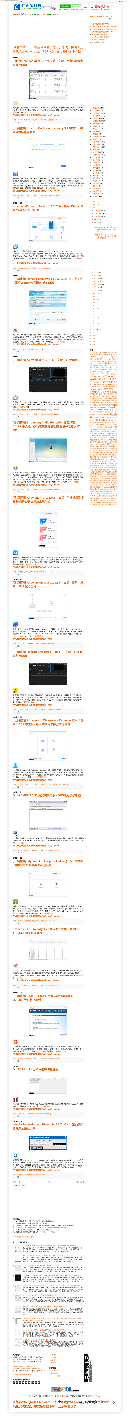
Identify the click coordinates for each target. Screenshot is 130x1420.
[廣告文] (98, 384)
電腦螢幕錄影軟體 (98, 39)
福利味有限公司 (18, 1366)
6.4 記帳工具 (96, 181)
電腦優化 (92, 498)
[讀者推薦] (113, 392)
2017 (94, 312)
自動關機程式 (96, 476)
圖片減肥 (113, 429)
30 (97, 225)
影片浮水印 (107, 440)
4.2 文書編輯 (96, 157)
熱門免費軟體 (94, 459)
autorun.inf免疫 (102, 407)
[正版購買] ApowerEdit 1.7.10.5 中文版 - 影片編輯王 (46, 360)
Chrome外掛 (94, 357)
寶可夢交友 (54, 1363)
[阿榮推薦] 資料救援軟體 (97, 402)
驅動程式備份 (103, 504)
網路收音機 (100, 472)
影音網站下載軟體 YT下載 (100, 24)
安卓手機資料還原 (100, 433)
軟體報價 (53, 1360)
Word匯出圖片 (112, 374)
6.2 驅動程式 (96, 175)
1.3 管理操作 (43, 120)
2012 (94, 327)
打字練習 (96, 444)
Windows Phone (101, 374)
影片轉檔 (114, 440)
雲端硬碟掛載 (113, 496)
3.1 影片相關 (43, 414)
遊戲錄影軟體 (112, 487)
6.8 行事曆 (95, 191)
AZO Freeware (40, 1402)
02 (97, 268)
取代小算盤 (103, 427)
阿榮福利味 (51, 188)
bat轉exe (111, 407)
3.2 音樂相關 (43, 489)
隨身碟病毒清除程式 (102, 496)
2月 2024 (97, 287)
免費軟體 (50, 120)
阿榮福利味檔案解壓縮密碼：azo (24, 1374)
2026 (94, 202)
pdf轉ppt (94, 412)
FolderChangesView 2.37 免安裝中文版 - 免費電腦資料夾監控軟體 (105, 229)
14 (97, 256)
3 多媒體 (35, 414)
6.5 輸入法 (95, 183)
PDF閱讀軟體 (101, 369)
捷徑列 (109, 444)
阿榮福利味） (40, 636)
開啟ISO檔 (99, 491)
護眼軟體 (99, 482)
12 (97, 259)
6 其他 (26, 268)
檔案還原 (58, 1059)
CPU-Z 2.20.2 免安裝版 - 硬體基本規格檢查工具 (38, 1265)
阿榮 (31, 112)
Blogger (98, 1396)
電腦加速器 (99, 498)
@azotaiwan (41, 1371)
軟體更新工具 (103, 485)
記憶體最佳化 (107, 480)
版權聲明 (31, 1361)
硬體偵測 (94, 465)
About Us (57, 14)
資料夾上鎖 (106, 482)
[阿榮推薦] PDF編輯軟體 (109, 396)
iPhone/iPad (95, 409)
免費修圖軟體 (105, 414)
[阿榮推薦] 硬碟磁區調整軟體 (108, 400)
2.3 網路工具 (43, 850)
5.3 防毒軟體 (96, 168)
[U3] (116, 376)
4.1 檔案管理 (29, 643)
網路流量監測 (109, 472)
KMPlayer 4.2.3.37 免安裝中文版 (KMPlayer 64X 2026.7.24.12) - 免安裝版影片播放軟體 (51, 1275)
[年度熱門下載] (105, 382)
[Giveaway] (109, 376)
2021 (94, 300)
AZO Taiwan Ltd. (30, 1366)
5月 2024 (97, 278)
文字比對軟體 (38, 1114)
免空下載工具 (96, 414)
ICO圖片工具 (98, 359)
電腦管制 (96, 500)
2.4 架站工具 (96, 129)
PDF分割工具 (112, 365)
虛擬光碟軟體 (113, 476)
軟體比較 (110, 485)
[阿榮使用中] (97, 396)
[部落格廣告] (94, 394)
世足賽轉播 (100, 412)
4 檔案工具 (21, 643)
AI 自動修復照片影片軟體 (100, 37)
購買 (74, 1406)
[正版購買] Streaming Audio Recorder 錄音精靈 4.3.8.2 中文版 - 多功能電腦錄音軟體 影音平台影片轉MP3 (46, 426)
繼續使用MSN (102, 474)
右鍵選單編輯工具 (95, 429)
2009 (94, 335)
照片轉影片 (114, 457)
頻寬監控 (112, 500)
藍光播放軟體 (104, 476)
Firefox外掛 (110, 357)
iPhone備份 (104, 409)
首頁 (48, 1182)
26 (97, 244)
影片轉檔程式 (94, 442)
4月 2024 (97, 281)
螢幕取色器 (101, 478)
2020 (94, 303)
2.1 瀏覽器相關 (97, 121)
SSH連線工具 (98, 372)
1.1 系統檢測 (96, 110)
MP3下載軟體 (97, 363)
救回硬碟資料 (101, 446)
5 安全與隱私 (96, 160)
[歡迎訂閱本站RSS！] (21, 14)
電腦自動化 (105, 500)
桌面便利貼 (114, 448)
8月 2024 (97, 222)
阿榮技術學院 (55, 1370)
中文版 (38, 1406)
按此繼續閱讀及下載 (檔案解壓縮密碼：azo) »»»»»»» (37, 115)
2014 (94, 321)
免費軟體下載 (70, 1402)
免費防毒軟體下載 (108, 417)
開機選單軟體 (107, 491)
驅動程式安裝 (112, 504)
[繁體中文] (27, 120)
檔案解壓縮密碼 (24, 1230)
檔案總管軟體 (94, 452)
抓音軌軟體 (102, 444)
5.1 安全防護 (96, 162)
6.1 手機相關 (33, 268)
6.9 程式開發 (96, 194)
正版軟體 (64, 1406)
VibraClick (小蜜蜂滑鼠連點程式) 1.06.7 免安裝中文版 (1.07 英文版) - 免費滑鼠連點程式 (51, 1285)
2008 (94, 339)
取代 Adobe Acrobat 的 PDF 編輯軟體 (104, 26)
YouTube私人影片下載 (97, 376)
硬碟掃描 (111, 463)
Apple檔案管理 (102, 354)
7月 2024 (97, 272)
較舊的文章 (80, 1182)
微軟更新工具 (103, 442)
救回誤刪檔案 (111, 446)
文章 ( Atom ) (22, 1185)
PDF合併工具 (102, 367)
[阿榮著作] (93, 407)
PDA (106, 365)
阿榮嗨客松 (111, 493)
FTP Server (102, 357)
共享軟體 (51, 195)
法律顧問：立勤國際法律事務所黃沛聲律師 (101, 16)
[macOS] (20, 268)
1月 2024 (97, 290)
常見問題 (28, 14)
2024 (94, 208)
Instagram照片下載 (108, 359)
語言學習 (94, 482)
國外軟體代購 (36, 1368)
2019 (94, 306)
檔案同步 (102, 450)
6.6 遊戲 (95, 186)
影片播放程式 (110, 438)
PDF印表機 (93, 367)
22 (97, 247)
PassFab (47, 268)
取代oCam (97, 427)
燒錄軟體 (102, 459)
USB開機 (106, 372)
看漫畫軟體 (95, 463)
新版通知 (53, 1357)
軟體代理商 (16, 1368)
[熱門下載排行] (110, 386)
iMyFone (55, 921)
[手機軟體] (111, 384)
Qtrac (51, 1114)
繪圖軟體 (94, 474)
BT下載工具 (113, 354)
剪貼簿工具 (95, 422)
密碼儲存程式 (111, 435)
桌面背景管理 (94, 450)
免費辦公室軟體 (98, 417)
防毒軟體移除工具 (98, 493)
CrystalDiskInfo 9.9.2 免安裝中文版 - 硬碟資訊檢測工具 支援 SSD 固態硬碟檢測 (49, 1245)
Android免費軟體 (103, 352)
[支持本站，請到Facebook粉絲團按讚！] (23, 14)
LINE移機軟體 (107, 361)
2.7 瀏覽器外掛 (97, 136)
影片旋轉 (100, 440)
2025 (94, 205)
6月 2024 (97, 275)
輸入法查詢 (104, 487)
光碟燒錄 (107, 412)
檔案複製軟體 (103, 452)
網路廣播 (94, 472)
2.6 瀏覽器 (95, 134)
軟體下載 (49, 1406)
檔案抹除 (108, 450)
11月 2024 (97, 213)
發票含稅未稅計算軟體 (100, 461)
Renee (43, 349)
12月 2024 (97, 210)
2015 (94, 318)
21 (97, 250)
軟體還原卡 (97, 487)
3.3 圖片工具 (51, 784)
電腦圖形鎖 (106, 498)
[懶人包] (104, 384)
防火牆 (106, 493)
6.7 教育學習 (96, 188)
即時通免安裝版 (109, 422)
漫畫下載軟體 (108, 455)
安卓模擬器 (95, 435)
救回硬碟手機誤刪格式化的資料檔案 (104, 29)
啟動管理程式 (105, 429)
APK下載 (92, 352)
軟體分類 (42, 14)
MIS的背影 (54, 1373)
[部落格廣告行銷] (104, 394)
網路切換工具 (106, 470)
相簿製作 (109, 461)
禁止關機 (92, 467)
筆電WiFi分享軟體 (107, 467)
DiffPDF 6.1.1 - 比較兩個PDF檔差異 (35, 1069)
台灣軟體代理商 (26, 1368)
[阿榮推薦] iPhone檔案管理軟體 (99, 398)
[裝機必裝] (99, 392)
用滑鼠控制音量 (109, 459)
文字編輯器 (100, 448)
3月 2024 (97, 284)
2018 (94, 309)
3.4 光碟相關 (96, 149)
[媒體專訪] (97, 382)
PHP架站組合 (110, 369)
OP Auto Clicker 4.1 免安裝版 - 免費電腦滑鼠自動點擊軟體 (42, 1307)
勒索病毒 (102, 422)
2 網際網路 (34, 850)
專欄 (104, 438)
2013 (94, 324)
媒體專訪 (24, 1361)
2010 (94, 332)
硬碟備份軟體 (103, 463)
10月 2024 (97, 216)
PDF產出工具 (112, 367)
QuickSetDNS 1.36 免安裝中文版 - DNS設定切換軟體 (47, 795)
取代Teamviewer (108, 425)
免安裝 (20, 1406)
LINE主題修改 (99, 361)
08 (97, 262)
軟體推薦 (53, 1355)
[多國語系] (21, 195)
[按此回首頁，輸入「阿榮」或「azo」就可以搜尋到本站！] (88, 1382)
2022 (94, 297)
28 (97, 242)
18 (97, 253)
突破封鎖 (98, 467)
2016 (94, 315)
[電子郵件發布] (17, 122)
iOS (115, 407)
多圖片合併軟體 (111, 431)
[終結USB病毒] (97, 389)
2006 (94, 344)
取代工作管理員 (112, 427)
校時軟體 (107, 448)
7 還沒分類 (95, 196)
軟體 (28, 1406)
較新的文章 (16, 1182)
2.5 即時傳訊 (96, 131)
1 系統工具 (34, 120)
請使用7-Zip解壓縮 (48, 1232)
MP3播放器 (105, 363)
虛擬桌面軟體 (94, 478)
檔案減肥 (43, 643)
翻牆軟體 (110, 474)
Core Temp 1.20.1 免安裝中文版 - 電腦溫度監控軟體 (39, 1295)
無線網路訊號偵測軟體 (103, 457)
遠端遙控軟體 (94, 489)
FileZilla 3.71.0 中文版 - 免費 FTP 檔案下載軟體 (38, 1340)
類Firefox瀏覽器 (105, 502)
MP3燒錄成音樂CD (98, 365)
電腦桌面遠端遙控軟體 (99, 34)
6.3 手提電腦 (96, 178)
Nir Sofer (56, 120)
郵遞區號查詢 (104, 489)
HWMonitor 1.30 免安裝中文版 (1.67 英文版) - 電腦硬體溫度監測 (44, 1330)
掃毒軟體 (114, 444)
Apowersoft (57, 414)
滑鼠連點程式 (100, 455)
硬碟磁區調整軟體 (98, 42)
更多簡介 (38, 1361)
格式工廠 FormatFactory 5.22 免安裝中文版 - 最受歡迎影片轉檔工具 (45, 1255)
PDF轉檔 (93, 369)
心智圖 (110, 442)
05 (97, 265)
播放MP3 (93, 446)
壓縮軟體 (103, 431)
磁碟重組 (114, 465)
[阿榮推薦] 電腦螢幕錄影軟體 (101, 405)
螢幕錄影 (42, 1174)
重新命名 (111, 489)
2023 (94, 294)
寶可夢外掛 (98, 438)
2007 (94, 341)
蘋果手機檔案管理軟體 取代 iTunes (103, 32)
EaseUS (57, 195)
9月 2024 (97, 219)
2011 (94, 330)
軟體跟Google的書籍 (35, 1359)
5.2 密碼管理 (96, 165)
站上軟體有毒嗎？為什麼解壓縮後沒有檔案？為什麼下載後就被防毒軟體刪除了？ (43, 1227)
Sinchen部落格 (55, 1376)
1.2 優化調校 (96, 113)
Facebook (16, 1361)
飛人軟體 (113, 502)
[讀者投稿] (106, 392)
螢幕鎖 (114, 478)
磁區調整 (100, 465)
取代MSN (99, 425)
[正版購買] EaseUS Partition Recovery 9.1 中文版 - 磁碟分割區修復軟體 (105, 236)
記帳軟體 (100, 480)
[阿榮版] (114, 405)
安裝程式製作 (103, 435)
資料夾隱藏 (94, 485)
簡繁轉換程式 (98, 470)
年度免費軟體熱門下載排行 (23, 1237)
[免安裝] (20, 120)
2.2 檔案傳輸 (96, 123)
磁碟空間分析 (108, 465)
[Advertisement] (48, 28)
